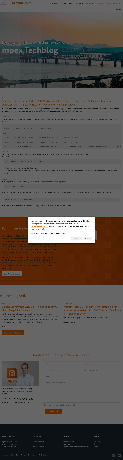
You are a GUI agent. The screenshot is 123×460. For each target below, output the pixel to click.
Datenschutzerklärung (39, 226)
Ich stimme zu (77, 238)
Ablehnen (88, 238)
